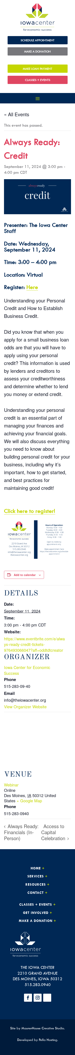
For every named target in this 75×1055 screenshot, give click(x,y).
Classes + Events (37, 80)
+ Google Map (29, 800)
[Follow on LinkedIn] (47, 998)
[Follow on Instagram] (38, 998)
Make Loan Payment (37, 69)
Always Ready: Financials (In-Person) (21, 832)
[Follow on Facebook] (28, 998)
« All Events (16, 114)
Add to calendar (25, 575)
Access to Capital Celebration (54, 832)
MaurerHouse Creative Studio (42, 1028)
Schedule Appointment (37, 40)
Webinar (11, 785)
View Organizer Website (25, 706)
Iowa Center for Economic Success (27, 670)
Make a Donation (37, 51)
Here (32, 286)
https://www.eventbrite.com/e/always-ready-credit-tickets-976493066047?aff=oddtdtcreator (34, 644)
